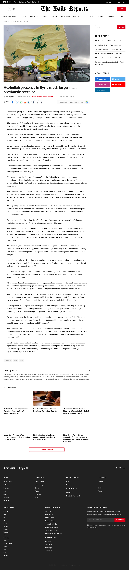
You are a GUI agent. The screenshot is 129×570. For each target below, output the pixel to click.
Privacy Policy (120, 2)
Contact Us (109, 2)
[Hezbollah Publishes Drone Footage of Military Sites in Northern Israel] (46, 424)
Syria (21, 360)
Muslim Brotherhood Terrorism (42, 96)
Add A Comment (47, 449)
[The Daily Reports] (64, 9)
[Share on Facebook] (12, 102)
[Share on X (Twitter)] (17, 102)
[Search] (122, 16)
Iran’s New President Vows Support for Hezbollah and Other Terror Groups (17, 437)
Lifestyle (76, 16)
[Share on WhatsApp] (21, 102)
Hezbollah (8, 360)
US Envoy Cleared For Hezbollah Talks (108, 58)
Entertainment (65, 16)
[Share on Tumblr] (33, 102)
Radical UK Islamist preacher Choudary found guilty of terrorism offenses (16, 411)
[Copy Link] (41, 102)
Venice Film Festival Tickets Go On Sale (26, 2)
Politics (44, 16)
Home (24, 16)
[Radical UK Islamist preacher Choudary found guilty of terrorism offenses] (17, 398)
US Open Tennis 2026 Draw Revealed (108, 41)
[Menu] (125, 16)
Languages (111, 16)
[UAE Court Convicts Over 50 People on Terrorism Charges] (46, 398)
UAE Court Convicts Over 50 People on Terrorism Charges (45, 410)
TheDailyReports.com (60, 565)
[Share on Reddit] (25, 102)
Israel (15, 360)
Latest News (34, 16)
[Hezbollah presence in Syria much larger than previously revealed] (47, 53)
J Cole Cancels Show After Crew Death (108, 45)
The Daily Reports (10, 96)
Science (101, 16)
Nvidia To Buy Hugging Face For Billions (108, 53)
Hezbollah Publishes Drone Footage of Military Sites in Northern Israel (44, 437)
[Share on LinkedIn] (29, 102)
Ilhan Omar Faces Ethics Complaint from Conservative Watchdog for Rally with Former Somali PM (76, 438)
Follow (121, 9)
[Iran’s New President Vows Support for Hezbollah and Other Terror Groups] (17, 424)
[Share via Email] (37, 102)
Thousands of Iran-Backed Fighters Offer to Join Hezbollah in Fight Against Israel (76, 411)
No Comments (61, 96)
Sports (92, 16)
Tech (84, 16)
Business (53, 16)
